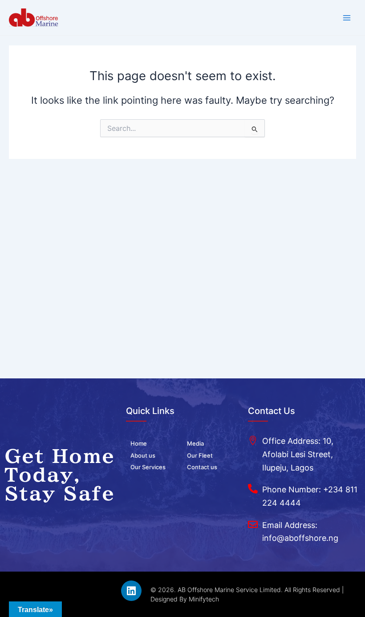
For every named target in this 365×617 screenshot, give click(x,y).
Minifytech (204, 599)
